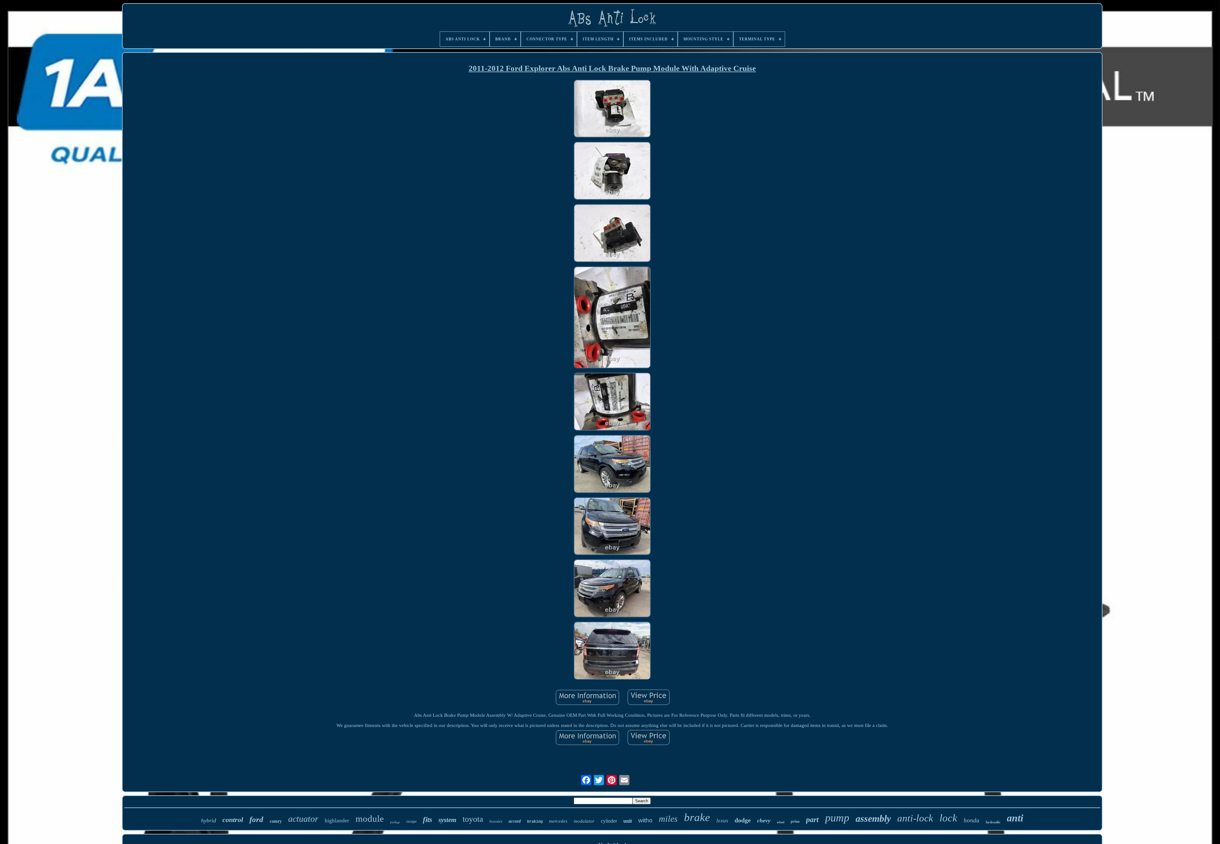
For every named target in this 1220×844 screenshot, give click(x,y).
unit (627, 821)
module (370, 818)
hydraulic (993, 822)
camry (276, 821)
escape (411, 821)
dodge (743, 820)
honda (971, 820)
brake (697, 817)
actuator (303, 819)
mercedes (558, 821)
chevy (763, 820)
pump (837, 818)
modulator (584, 821)
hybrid (208, 820)
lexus (722, 821)
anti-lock (915, 818)
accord (515, 821)
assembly (873, 818)
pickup (395, 822)
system (447, 820)
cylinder (609, 821)
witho (645, 820)
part (812, 819)
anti (1015, 818)
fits (427, 820)
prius (795, 821)
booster (496, 821)
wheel (780, 822)
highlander (337, 821)
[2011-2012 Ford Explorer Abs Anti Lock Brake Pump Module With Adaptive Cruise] (612, 109)
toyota (473, 819)
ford (256, 819)
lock (948, 818)
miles (668, 819)
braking (535, 822)
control (232, 820)
